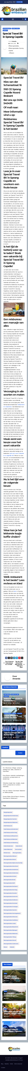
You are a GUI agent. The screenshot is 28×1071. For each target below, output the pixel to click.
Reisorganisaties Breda (9, 879)
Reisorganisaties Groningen (11, 906)
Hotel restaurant (8, 825)
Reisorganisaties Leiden (10, 923)
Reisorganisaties (17, 852)
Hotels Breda (19, 846)
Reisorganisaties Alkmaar (10, 856)
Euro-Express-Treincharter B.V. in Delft (9, 663)
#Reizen (11, 53)
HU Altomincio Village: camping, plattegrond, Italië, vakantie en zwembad (12, 769)
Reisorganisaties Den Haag (10, 889)
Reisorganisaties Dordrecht (10, 896)
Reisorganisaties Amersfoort (11, 866)
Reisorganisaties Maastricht (11, 926)
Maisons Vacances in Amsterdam (13, 699)
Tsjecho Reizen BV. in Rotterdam (13, 734)
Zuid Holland (20, 730)
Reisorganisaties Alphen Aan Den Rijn (13, 862)
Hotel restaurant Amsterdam (11, 829)
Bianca (7, 980)
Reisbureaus (7, 852)
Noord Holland (15, 694)
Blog (5, 973)
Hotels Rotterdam (8, 849)
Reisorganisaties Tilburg (10, 937)
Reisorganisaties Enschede (10, 903)
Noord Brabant (6, 28)
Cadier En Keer (7, 713)
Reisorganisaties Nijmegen (10, 930)
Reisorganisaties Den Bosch (11, 886)
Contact (3, 1067)
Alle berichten (14, 1058)
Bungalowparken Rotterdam (11, 822)
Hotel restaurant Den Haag (10, 832)
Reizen (5, 947)
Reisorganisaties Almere (10, 859)
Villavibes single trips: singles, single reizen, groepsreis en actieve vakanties (13, 784)
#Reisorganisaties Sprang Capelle (16, 49)
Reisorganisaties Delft (9, 883)
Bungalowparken (8, 812)
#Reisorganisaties (14, 46)
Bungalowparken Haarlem (10, 819)
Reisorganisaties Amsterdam (11, 873)
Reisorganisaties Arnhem (10, 876)
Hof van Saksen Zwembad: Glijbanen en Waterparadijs (13, 1031)
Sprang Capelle (15, 28)
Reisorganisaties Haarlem (10, 910)
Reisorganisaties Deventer (10, 893)
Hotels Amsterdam (8, 846)
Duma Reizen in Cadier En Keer (11, 716)
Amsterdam (7, 694)
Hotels (11, 1063)
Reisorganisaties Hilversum (10, 916)
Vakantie (5, 30)
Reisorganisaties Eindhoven (11, 899)
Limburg (14, 713)
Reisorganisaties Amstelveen (11, 869)
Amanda (14, 41)
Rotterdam (7, 730)
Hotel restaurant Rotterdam (10, 839)
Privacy (21, 1060)
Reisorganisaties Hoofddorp (11, 920)
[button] (22, 19)
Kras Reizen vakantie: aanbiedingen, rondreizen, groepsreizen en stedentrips (14, 777)
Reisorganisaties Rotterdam (11, 933)
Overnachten (18, 849)
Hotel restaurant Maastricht (11, 835)
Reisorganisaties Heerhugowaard (12, 913)
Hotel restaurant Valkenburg (11, 842)
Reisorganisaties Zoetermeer (11, 943)
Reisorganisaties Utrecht (10, 940)
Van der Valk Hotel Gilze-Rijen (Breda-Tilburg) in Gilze (19, 664)
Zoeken (20, 753)
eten (15, 591)
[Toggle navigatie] (13, 19)
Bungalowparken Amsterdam (11, 815)
